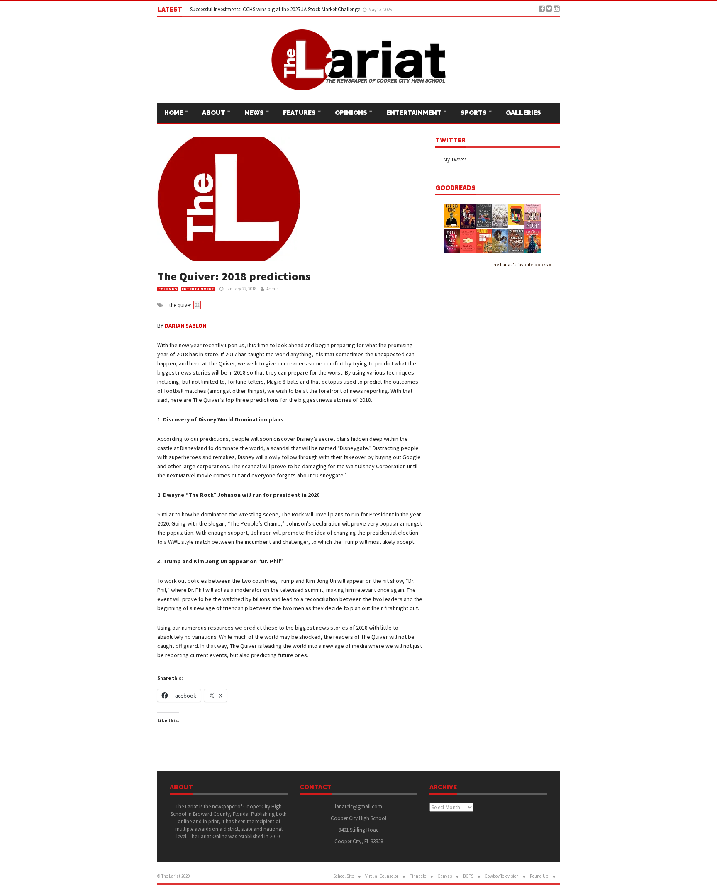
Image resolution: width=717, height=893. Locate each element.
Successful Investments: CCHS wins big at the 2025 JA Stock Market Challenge (275, 9)
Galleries (523, 113)
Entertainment (414, 113)
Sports (474, 113)
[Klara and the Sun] (468, 240)
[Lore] (500, 215)
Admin (272, 289)
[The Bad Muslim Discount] (532, 240)
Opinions (351, 113)
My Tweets (455, 159)
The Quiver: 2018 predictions (234, 276)
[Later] (484, 240)
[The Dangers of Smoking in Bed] (484, 215)
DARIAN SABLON (185, 325)
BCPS (468, 876)
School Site (343, 876)
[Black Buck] (516, 213)
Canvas (444, 876)
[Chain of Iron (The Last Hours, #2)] (500, 239)
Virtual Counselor (381, 876)
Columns (167, 289)
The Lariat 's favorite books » (520, 264)
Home (174, 113)
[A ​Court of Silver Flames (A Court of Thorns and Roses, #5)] (516, 240)
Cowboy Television (502, 876)
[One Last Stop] (532, 215)
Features (300, 113)
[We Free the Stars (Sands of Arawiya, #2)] (468, 215)
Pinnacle (418, 876)
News (254, 113)
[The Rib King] (452, 215)
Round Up (539, 876)
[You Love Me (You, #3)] (452, 240)
